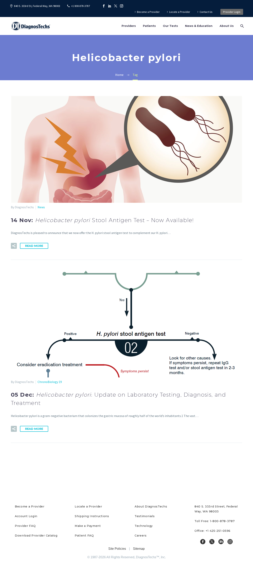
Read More (34, 246)
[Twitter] (116, 6)
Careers (141, 535)
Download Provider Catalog (36, 535)
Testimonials (145, 516)
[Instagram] (122, 6)
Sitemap (139, 548)
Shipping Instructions (92, 516)
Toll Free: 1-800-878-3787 (214, 521)
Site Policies (117, 548)
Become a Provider (148, 12)
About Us (227, 26)
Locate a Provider (179, 12)
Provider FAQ (25, 526)
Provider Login (231, 12)
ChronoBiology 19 (50, 382)
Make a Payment (88, 526)
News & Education (198, 26)
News (41, 207)
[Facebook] (104, 6)
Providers (129, 26)
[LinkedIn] (110, 6)
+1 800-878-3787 (80, 6)
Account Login (26, 516)
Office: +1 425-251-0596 (212, 531)
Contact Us (206, 12)
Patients (149, 26)
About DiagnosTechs (151, 506)
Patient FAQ (84, 535)
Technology (144, 526)
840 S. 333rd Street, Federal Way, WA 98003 (216, 509)
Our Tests (170, 26)
